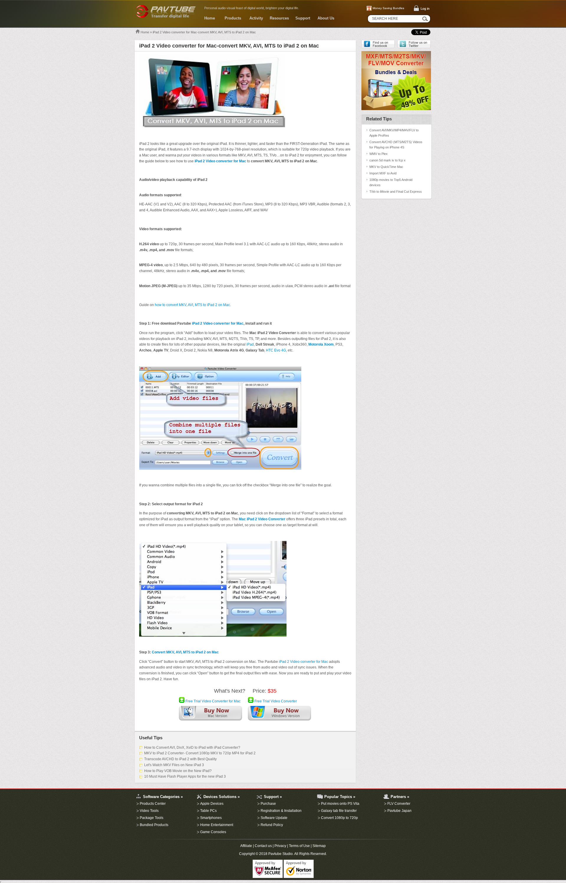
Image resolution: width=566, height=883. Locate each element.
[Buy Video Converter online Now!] (279, 714)
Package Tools (151, 818)
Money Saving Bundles (388, 8)
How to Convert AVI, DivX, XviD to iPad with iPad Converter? (192, 747)
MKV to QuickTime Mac (386, 167)
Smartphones (211, 818)
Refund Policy (272, 825)
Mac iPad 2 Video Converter (262, 519)
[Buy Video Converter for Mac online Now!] (210, 714)
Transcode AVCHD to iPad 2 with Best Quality (180, 759)
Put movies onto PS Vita (340, 804)
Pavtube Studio (280, 854)
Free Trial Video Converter (275, 701)
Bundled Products (154, 825)
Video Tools (149, 811)
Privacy (280, 846)
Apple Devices (211, 804)
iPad (250, 344)
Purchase (268, 804)
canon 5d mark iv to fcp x (387, 160)
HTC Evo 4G (276, 350)
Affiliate (246, 846)
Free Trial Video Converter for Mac (213, 701)
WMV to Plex (378, 154)
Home (209, 18)
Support (302, 18)
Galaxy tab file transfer (339, 811)
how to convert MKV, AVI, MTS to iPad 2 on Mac (192, 305)
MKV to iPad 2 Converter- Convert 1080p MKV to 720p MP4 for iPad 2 (200, 753)
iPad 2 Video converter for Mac (220, 161)
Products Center (153, 804)
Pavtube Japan (399, 811)
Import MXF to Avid (382, 173)
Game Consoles (213, 832)
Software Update (274, 818)
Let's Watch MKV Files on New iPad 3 (174, 765)
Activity (256, 18)
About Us (325, 18)
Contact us (263, 846)
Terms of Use (299, 846)
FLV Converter (398, 804)
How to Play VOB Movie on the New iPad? (178, 771)
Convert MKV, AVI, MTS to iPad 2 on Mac (185, 652)
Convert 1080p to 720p (339, 818)
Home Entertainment (216, 825)
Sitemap (319, 846)
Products (233, 18)
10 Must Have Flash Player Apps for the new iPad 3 (185, 776)
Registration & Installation (281, 811)
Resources (279, 18)
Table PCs (208, 811)
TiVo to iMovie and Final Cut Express (395, 191)
